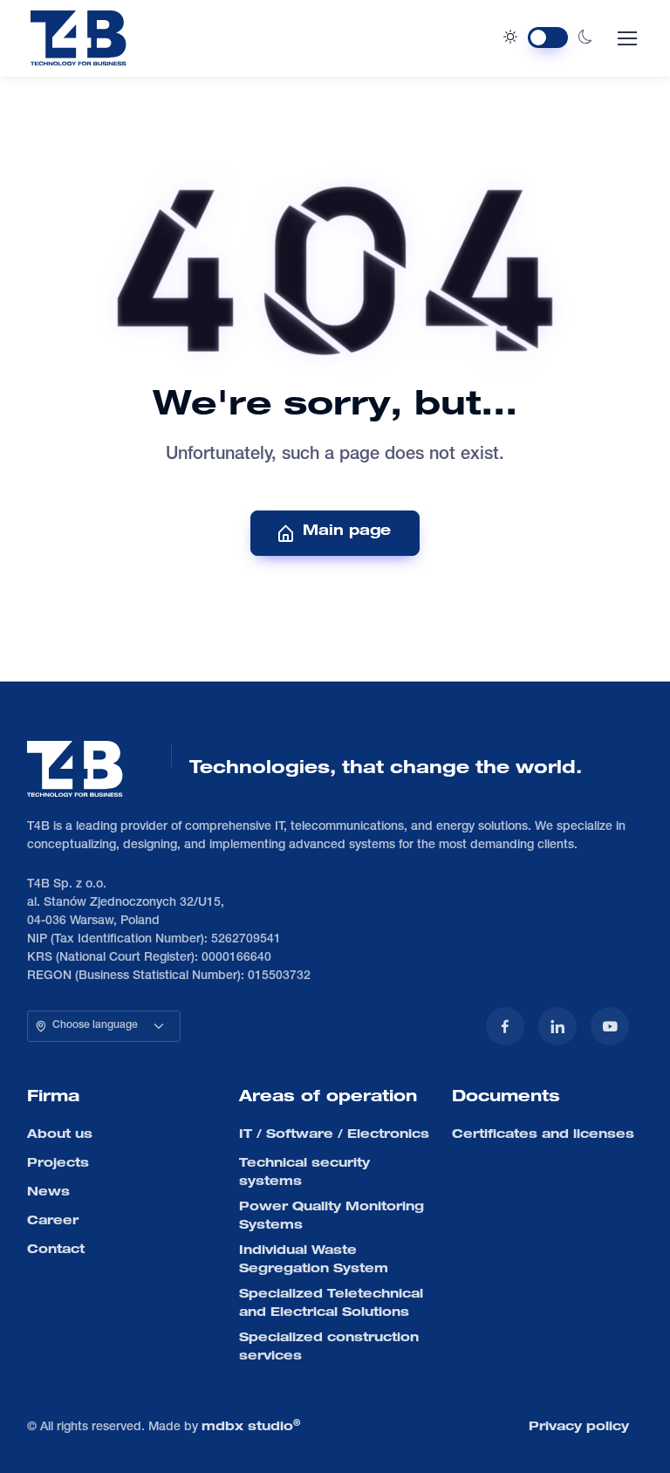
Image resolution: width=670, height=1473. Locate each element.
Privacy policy (579, 1428)
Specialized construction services (329, 1348)
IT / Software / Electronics (334, 1135)
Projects (58, 1164)
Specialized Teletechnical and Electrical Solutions (331, 1304)
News (48, 1193)
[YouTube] (610, 1026)
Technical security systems (304, 1173)
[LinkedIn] (557, 1026)
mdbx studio (251, 1427)
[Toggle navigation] (626, 38)
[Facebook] (505, 1026)
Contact (56, 1250)
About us (59, 1135)
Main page (347, 532)
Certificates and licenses (543, 1135)
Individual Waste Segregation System (313, 1260)
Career (53, 1222)
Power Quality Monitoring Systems (331, 1217)
